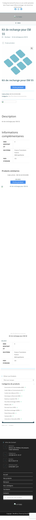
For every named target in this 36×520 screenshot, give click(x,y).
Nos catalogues (8, 486)
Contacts (6, 493)
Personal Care (10, 407)
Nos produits (7, 478)
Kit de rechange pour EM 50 (18, 336)
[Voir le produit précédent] (3, 43)
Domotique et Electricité (12, 396)
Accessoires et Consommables (14, 387)
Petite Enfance (10, 413)
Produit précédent (10, 43)
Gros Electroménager (12, 402)
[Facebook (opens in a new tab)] (15, 9)
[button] (31, 48)
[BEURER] (9, 104)
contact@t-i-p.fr (14, 467)
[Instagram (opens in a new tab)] (18, 9)
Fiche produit (18, 87)
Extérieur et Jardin (11, 399)
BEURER (18, 179)
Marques (6, 482)
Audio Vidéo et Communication (14, 390)
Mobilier (8, 404)
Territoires (6, 489)
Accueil (5, 475)
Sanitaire (8, 416)
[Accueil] (2, 37)
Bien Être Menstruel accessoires (17, 96)
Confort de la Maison (12, 393)
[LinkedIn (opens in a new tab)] (21, 9)
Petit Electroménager (12, 410)
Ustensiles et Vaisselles (12, 419)
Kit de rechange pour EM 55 (20, 37)
